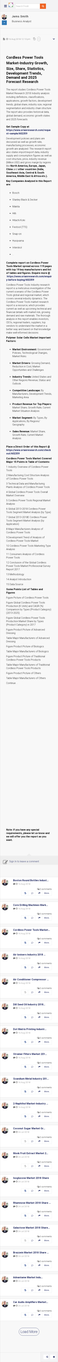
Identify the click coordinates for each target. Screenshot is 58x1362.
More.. (47, 893)
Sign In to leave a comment (24, 861)
